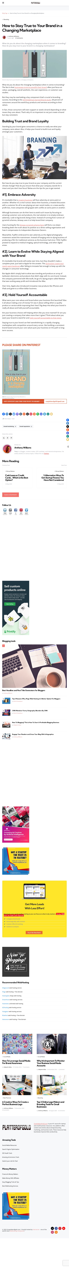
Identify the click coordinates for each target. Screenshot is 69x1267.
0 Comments (19, 38)
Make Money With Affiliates (10, 1178)
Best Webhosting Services (10, 1186)
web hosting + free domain (12, 992)
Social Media (6, 1056)
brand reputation (26, 426)
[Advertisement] (15, 549)
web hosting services (12, 1000)
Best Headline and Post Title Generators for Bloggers (23, 690)
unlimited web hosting (12, 1003)
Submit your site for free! (10, 1161)
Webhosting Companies (17, 1231)
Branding (6, 19)
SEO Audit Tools (7, 1153)
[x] (3, 437)
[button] (3, 414)
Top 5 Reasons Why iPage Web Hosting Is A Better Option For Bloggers (36, 699)
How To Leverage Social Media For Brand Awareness (16, 1061)
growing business (25, 200)
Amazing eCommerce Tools (10, 1157)
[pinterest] (11, 437)
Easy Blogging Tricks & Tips (10, 1182)
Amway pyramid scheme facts (32, 225)
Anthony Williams (14, 36)
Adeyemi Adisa (17, 725)
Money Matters (10, 471)
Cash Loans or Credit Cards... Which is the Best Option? (16, 477)
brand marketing (10, 426)
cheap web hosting (11, 996)
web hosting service (12, 988)
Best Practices (7, 1098)
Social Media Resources (9, 1145)
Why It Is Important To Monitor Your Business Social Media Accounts (51, 1063)
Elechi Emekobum (18, 701)
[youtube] (63, 1228)
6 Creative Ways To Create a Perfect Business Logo (15, 1103)
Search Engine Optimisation (10, 1149)
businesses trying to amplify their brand (31, 87)
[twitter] (52, 1228)
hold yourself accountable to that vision (45, 318)
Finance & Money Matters (10, 1174)
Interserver (36, 1229)
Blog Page (4, 13)
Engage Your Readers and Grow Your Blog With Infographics (33, 734)
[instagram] (52, 1232)
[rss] (56, 1232)
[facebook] (7, 437)
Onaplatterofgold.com (41, 1124)
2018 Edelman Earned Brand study (37, 100)
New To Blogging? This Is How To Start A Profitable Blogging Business (35, 722)
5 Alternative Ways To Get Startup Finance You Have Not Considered (52, 477)
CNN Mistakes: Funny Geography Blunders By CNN (30, 710)
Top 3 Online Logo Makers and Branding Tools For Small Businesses (50, 1104)
